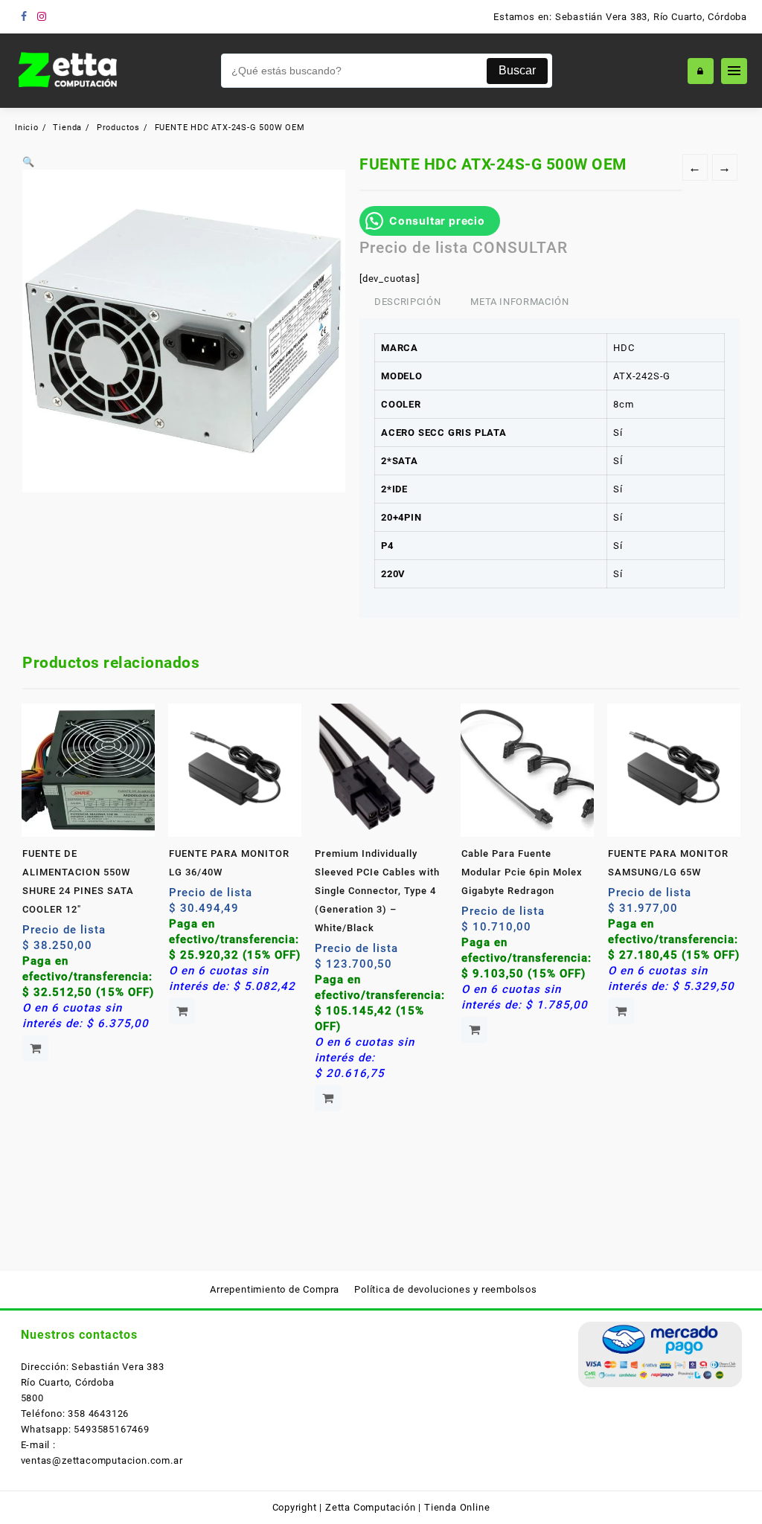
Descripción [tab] (407, 301)
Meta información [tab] (519, 301)
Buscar (517, 70)
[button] (28, 161)
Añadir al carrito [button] (35, 1048)
